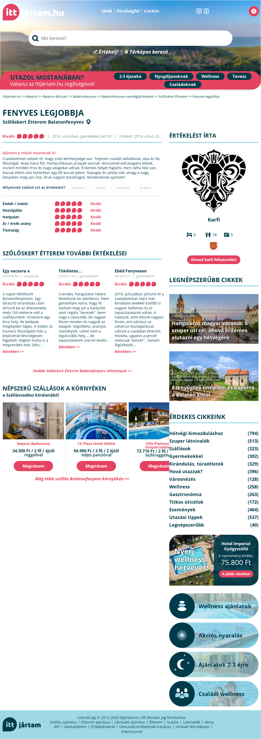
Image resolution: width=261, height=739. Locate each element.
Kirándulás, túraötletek (196, 463)
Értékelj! (109, 52)
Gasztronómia (185, 494)
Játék (107, 11)
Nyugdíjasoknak (171, 76)
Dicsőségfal (128, 11)
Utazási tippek (237, 312)
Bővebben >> (13, 351)
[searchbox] (130, 38)
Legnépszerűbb (183, 315)
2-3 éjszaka (130, 76)
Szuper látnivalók (185, 312)
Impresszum (131, 731)
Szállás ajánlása (63, 722)
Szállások (180, 448)
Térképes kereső (148, 52)
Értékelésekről (103, 726)
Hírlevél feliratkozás (192, 726)
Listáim (151, 11)
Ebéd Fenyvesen (131, 271)
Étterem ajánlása (95, 722)
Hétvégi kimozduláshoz (225, 309)
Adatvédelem (75, 726)
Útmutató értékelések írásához (145, 726)
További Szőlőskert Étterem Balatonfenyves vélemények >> (82, 370)
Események (182, 509)
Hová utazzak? (212, 312)
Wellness (210, 76)
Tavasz (239, 76)
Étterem (156, 722)
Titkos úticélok (238, 376)
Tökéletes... (70, 271)
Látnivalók (191, 722)
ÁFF (57, 726)
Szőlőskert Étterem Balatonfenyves (43, 122)
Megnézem (33, 466)
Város (209, 722)
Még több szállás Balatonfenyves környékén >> (82, 479)
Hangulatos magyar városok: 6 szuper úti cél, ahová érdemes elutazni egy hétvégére (210, 330)
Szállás (173, 722)
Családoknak (182, 84)
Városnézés (182, 479)
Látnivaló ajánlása (129, 722)
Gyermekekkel (186, 456)
